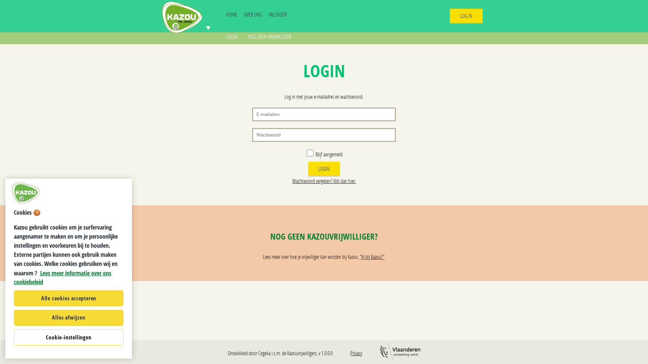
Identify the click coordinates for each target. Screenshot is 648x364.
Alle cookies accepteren (68, 298)
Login (232, 36)
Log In (466, 15)
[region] (68, 269)
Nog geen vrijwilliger (269, 36)
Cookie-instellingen (68, 337)
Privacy (356, 353)
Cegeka (264, 353)
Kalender (278, 14)
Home (231, 14)
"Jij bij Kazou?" (372, 256)
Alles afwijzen (68, 317)
